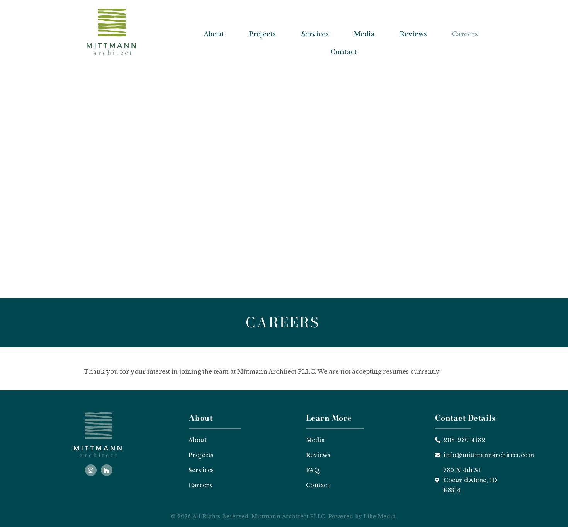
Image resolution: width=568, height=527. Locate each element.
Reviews (413, 34)
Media (364, 34)
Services (315, 34)
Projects (262, 34)
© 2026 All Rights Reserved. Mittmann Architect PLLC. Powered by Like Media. (284, 516)
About (214, 34)
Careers (465, 34)
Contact (343, 52)
